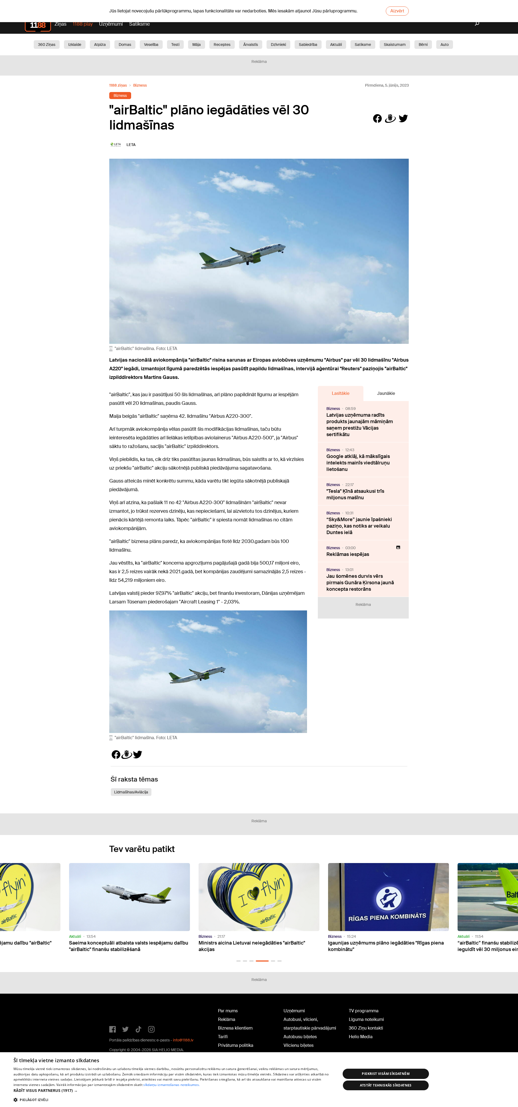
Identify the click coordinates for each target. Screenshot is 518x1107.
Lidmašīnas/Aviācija (131, 792)
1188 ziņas (118, 85)
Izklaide (74, 44)
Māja (196, 44)
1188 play (83, 24)
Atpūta (100, 44)
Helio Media (361, 1037)
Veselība (151, 44)
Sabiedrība (308, 44)
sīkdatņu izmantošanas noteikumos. (171, 1084)
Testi (175, 44)
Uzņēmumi (111, 24)
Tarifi (223, 1037)
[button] (238, 961)
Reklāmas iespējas (347, 554)
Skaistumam (395, 44)
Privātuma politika (235, 1045)
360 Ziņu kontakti (366, 1028)
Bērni (423, 44)
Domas (125, 44)
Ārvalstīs (250, 44)
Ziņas (60, 24)
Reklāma (226, 1019)
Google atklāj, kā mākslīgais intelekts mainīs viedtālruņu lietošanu (358, 463)
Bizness (140, 85)
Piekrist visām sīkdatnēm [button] (386, 1073)
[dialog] (259, 1079)
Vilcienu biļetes (298, 1045)
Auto (445, 44)
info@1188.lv (183, 1040)
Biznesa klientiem (235, 1028)
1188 (120, 1012)
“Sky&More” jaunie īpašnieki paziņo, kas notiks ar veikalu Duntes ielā (359, 526)
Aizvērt (397, 11)
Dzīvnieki (278, 44)
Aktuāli (336, 44)
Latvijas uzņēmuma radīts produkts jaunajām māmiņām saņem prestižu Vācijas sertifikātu (359, 425)
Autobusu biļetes (300, 1037)
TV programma (364, 1011)
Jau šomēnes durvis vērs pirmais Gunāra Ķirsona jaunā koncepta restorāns (360, 582)
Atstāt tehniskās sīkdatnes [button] (386, 1085)
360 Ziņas (46, 44)
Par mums (228, 1011)
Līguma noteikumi (366, 1019)
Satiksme (139, 24)
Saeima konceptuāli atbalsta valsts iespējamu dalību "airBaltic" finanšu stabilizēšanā (128, 946)
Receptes (222, 44)
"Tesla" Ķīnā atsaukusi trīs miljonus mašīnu (355, 494)
